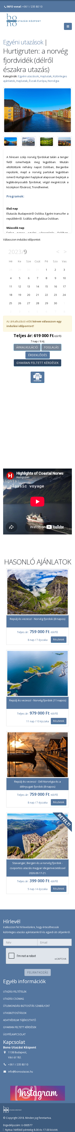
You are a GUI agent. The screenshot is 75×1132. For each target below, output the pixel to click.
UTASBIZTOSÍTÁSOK (14, 1013)
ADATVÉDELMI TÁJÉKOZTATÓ (19, 1020)
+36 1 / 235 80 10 (24, 6)
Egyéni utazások (23, 42)
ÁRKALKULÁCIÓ (27, 347)
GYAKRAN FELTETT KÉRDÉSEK (37, 363)
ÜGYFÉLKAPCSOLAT (14, 1034)
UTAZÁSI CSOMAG (13, 998)
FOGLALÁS (51, 347)
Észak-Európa (37, 81)
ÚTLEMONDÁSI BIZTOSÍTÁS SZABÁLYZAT (26, 1005)
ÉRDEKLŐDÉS (37, 355)
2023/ (17, 252)
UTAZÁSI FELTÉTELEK (14, 991)
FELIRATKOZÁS (37, 972)
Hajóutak (46, 76)
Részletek (58, 639)
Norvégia (53, 81)
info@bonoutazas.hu (20, 1071)
